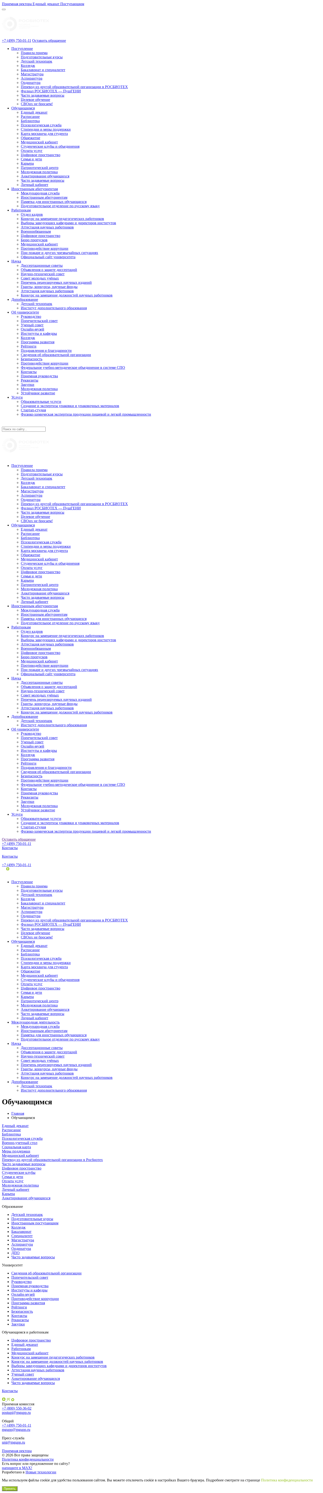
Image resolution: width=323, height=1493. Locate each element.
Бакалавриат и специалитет (43, 70)
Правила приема (34, 53)
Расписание (30, 117)
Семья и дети (31, 159)
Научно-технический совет (43, 274)
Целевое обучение (35, 100)
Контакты (29, 372)
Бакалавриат (21, 1232)
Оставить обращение (49, 41)
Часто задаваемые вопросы (42, 95)
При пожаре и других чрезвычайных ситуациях (59, 253)
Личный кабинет (34, 185)
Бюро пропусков (34, 240)
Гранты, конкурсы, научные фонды (49, 287)
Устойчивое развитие (38, 393)
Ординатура (30, 83)
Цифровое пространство (40, 155)
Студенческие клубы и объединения (50, 146)
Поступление (22, 49)
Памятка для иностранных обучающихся (54, 202)
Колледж (28, 66)
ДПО (15, 1253)
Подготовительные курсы (42, 57)
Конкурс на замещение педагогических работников (62, 219)
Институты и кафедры (39, 333)
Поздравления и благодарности (46, 351)
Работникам (21, 210)
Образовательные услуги (41, 402)
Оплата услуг (32, 151)
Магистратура (32, 74)
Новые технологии (41, 1472)
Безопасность (31, 359)
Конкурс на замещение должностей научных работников (67, 295)
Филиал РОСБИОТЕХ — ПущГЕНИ (51, 91)
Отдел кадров (32, 214)
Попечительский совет (39, 321)
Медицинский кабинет (39, 142)
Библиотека (30, 121)
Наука (16, 261)
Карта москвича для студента (44, 134)
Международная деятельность (35, 1022)
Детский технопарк (36, 61)
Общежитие (30, 138)
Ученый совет (32, 325)
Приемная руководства (39, 376)
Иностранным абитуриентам (34, 189)
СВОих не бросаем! (37, 104)
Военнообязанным (36, 231)
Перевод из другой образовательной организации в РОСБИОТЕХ (74, 87)
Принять (10, 1488)
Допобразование (24, 299)
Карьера (27, 163)
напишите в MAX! (17, 1468)
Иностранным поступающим (34, 1223)
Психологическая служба (41, 125)
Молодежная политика (39, 172)
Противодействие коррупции (44, 248)
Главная (17, 1113)
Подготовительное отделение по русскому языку (60, 206)
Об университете (25, 312)
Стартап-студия (33, 410)
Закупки (27, 385)
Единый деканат (34, 112)
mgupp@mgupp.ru (16, 1430)
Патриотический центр (39, 168)
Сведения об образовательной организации (56, 355)
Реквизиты (29, 380)
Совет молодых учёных (40, 278)
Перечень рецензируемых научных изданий (56, 282)
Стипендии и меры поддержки (46, 129)
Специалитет (22, 1236)
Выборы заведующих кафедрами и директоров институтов (68, 223)
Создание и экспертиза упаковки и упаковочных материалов (70, 406)
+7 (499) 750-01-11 (16, 41)
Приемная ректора (17, 1451)
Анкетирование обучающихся (45, 176)
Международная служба (40, 193)
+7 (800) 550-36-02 (16, 1408)
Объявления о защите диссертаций (49, 270)
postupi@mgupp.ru (16, 1413)
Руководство (31, 316)
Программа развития (37, 342)
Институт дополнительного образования (54, 308)
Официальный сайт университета (48, 257)
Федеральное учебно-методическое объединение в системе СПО (73, 368)
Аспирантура (31, 78)
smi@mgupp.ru (13, 1442)
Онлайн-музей (32, 329)
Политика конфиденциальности (28, 1459)
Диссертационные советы (42, 265)
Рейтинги (28, 346)
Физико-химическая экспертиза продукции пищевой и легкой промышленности (86, 414)
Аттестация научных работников (47, 227)
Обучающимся (23, 108)
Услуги (17, 397)
